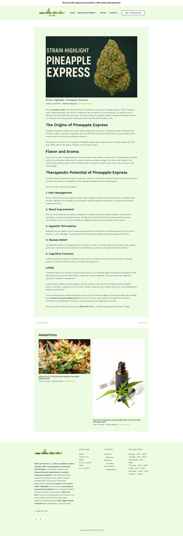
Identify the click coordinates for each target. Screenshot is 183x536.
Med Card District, (89, 298)
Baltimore (110, 457)
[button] (96, 12)
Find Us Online (85, 463)
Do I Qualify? (84, 468)
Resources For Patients (86, 13)
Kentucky (108, 460)
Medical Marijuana (70, 104)
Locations (113, 13)
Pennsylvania (109, 466)
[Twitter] (40, 519)
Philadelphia (111, 470)
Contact (103, 13)
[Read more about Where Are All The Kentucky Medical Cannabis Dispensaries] (64, 356)
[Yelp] (49, 519)
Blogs (81, 460)
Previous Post (41, 323)
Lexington (110, 463)
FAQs (81, 465)
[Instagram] (45, 519)
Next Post (143, 323)
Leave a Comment (53, 104)
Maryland (107, 454)
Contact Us (84, 457)
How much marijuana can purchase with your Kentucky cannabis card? (117, 421)
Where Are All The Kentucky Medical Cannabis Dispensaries (59, 377)
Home (72, 13)
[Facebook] (36, 519)
